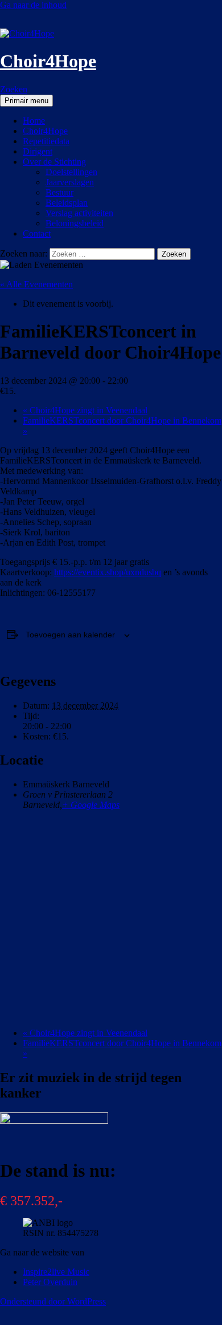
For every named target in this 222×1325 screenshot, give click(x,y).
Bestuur (59, 192)
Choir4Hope (48, 61)
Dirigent (37, 151)
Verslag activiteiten (79, 213)
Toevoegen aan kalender (70, 634)
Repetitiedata (46, 141)
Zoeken (13, 89)
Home (34, 120)
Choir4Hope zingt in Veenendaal (85, 410)
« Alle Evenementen (36, 284)
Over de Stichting (54, 161)
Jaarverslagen (70, 182)
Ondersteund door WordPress (53, 1301)
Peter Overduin (50, 1282)
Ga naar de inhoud (33, 5)
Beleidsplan (67, 203)
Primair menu (26, 100)
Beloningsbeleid (75, 223)
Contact (37, 233)
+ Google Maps (91, 805)
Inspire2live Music (56, 1272)
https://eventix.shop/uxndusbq (107, 572)
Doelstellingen (71, 172)
